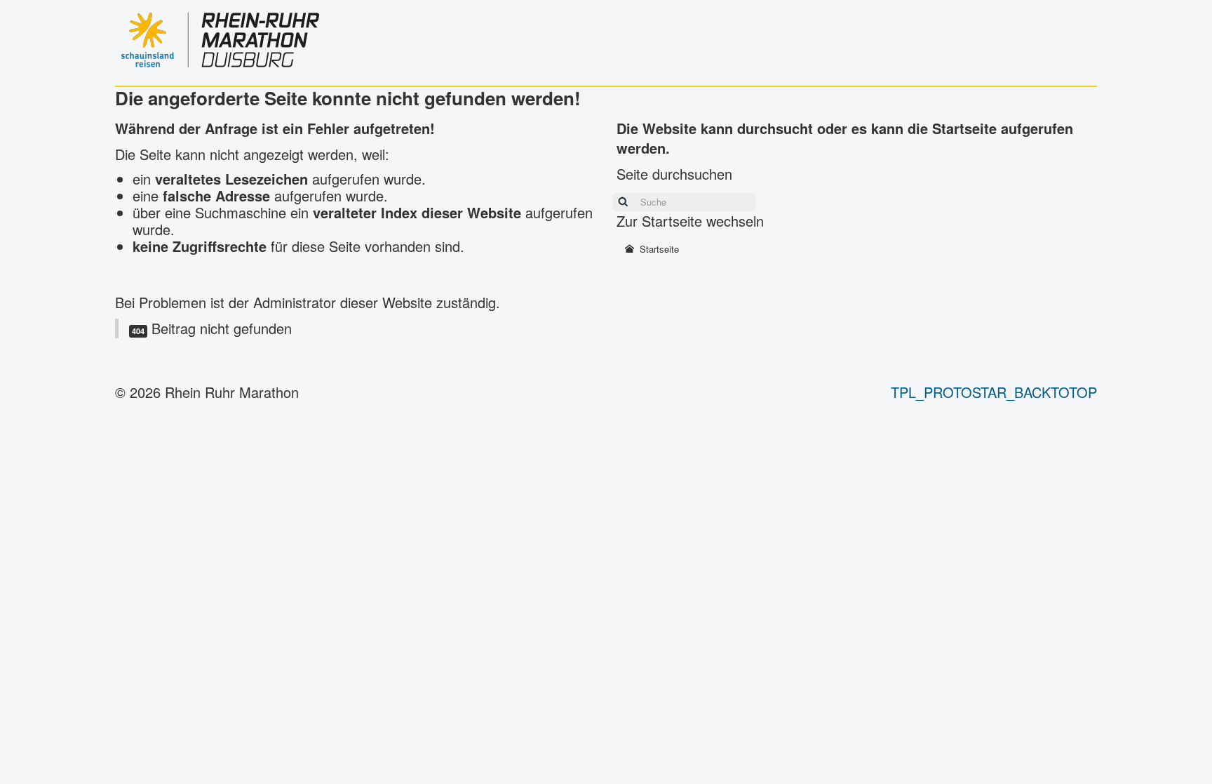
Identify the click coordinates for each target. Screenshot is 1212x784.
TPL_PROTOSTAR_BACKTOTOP (994, 392)
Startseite (658, 248)
